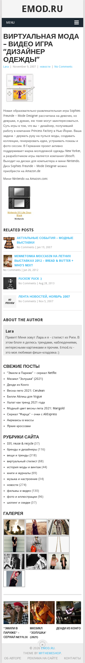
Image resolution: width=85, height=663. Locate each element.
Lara (6, 66)
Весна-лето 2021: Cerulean (26, 390)
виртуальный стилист (22, 461)
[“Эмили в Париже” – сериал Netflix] (15, 612)
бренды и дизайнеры (22, 449)
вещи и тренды (18, 455)
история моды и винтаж (24, 467)
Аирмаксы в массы (20, 420)
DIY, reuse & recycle (20, 443)
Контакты (72, 658)
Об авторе (12, 658)
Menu (10, 22)
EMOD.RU (42, 8)
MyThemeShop (50, 653)
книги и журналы (19, 473)
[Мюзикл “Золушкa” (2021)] (42, 612)
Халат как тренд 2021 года (26, 402)
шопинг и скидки (18, 502)
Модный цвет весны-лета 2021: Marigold (36, 408)
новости (45, 66)
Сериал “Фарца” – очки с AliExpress (32, 414)
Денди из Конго (18, 384)
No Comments (63, 66)
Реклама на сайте (42, 658)
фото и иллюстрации (22, 496)
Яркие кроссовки (19, 426)
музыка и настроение (22, 479)
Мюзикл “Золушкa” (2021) (25, 378)
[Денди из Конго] (68, 612)
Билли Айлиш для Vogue (24, 396)
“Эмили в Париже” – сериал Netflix (31, 373)
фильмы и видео (19, 490)
